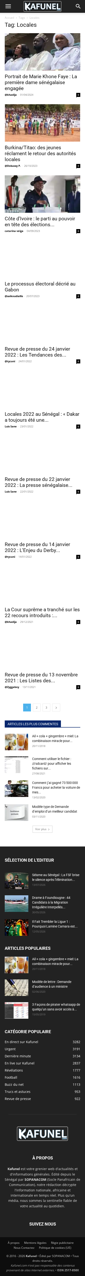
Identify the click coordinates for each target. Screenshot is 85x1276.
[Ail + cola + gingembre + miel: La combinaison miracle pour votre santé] (16, 742)
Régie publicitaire (62, 1243)
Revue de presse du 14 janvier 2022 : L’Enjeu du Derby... (37, 547)
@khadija (11, 94)
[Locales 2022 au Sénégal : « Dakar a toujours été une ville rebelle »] (42, 389)
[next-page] (56, 707)
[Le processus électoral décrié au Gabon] (42, 259)
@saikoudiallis (14, 296)
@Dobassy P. (13, 165)
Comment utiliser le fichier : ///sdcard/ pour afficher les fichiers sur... (51, 763)
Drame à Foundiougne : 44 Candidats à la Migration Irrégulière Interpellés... (51, 902)
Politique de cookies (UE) (55, 1248)
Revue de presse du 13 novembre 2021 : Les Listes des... (41, 677)
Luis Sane (11, 426)
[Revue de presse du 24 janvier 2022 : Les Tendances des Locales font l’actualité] (42, 324)
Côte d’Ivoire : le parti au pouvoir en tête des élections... (40, 221)
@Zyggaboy (12, 687)
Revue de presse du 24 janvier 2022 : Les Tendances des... (37, 352)
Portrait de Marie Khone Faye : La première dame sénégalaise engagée (41, 82)
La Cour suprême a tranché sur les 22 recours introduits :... (42, 612)
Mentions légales (35, 1243)
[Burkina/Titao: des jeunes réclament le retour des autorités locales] (42, 123)
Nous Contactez (24, 1248)
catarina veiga (14, 231)
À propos (14, 1243)
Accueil (9, 18)
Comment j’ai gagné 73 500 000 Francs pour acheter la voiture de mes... (56, 787)
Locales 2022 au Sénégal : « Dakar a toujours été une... (42, 417)
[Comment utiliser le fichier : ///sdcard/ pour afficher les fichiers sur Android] (16, 764)
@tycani (10, 361)
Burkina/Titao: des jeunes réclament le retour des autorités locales (40, 153)
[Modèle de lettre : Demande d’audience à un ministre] (16, 987)
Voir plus (41, 829)
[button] (8, 6)
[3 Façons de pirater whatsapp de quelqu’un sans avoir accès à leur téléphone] (16, 1010)
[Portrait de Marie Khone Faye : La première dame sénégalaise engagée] (42, 52)
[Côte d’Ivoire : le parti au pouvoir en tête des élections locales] (42, 194)
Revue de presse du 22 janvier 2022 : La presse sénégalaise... (38, 482)
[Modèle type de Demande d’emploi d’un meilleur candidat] (16, 812)
